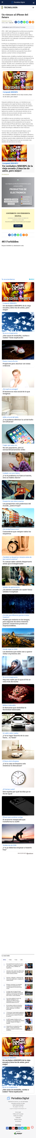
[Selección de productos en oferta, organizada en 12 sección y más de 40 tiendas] (18, 180)
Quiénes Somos (18, 1119)
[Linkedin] (21, 22)
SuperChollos (26, 197)
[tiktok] (16, 1128)
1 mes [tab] (15, 959)
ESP (33, 2)
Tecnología (10, 7)
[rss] (28, 1128)
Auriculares (8, 199)
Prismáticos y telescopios (11, 201)
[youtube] (13, 1128)
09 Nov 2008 (5, 22)
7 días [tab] (10, 959)
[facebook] (7, 1128)
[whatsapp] (25, 1128)
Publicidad (18, 1117)
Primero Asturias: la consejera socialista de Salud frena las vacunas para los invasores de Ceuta (14, 986)
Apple (10, 27)
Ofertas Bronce (26, 203)
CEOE (14, 27)
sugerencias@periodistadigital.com (18, 1108)
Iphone (18, 27)
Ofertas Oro (25, 199)
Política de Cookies (18, 1115)
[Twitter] (18, 22)
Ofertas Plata (25, 201)
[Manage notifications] (32, 1127)
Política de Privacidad (18, 1114)
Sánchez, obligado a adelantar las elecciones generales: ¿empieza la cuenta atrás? (15, 979)
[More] (33, 22)
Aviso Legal (18, 1112)
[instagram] (19, 1128)
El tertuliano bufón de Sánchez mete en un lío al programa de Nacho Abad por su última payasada (14, 1007)
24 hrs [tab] (4, 959)
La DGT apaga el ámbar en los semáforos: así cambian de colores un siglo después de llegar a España (15, 1021)
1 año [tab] (21, 959)
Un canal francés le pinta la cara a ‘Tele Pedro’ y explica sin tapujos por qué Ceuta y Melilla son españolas (14, 966)
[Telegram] (27, 22)
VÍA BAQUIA (5, 174)
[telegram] (22, 1128)
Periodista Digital (7, 21)
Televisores (11, 203)
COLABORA (18, 225)
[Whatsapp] (24, 22)
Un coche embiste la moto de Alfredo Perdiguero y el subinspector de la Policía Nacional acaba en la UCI (13, 1000)
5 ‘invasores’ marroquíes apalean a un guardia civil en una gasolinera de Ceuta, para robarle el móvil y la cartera (15, 1014)
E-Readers (15, 199)
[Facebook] (16, 22)
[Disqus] (18, 879)
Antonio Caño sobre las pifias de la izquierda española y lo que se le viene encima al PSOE (15, 972)
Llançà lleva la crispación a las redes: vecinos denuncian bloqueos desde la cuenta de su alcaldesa (14, 1028)
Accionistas (18, 1121)
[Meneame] (30, 22)
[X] (10, 1128)
